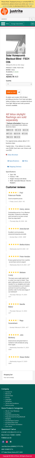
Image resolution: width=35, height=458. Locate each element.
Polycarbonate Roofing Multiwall (15, 417)
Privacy (7, 397)
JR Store (16, 456)
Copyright (8, 399)
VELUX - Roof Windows (12, 411)
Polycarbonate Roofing (12, 415)
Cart (32, 24)
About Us (8, 394)
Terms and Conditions (12, 403)
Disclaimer (8, 401)
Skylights (8, 419)
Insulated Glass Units (11, 422)
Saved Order (9, 395)
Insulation (8, 413)
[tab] (13, 161)
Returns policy (9, 405)
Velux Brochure (13, 155)
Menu (7, 23)
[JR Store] (12, 11)
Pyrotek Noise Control (12, 420)
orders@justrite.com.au (14, 432)
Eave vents (8, 426)
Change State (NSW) (17, 24)
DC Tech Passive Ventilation (13, 424)
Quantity (8, 81)
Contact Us (8, 392)
